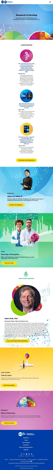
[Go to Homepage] (26, 434)
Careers (33, 456)
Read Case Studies (9, 385)
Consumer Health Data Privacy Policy (17, 459)
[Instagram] (29, 454)
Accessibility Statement (43, 459)
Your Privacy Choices (25, 461)
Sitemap (26, 449)
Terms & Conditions (32, 459)
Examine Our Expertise (16, 205)
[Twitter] (24, 454)
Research (25, 445)
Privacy (6, 459)
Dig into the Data (9, 423)
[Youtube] (26, 454)
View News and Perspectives (26, 160)
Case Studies (26, 442)
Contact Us (27, 456)
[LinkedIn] (31, 454)
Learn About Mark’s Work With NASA (17, 341)
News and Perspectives (25, 447)
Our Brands (21, 456)
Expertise (25, 437)
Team (25, 440)
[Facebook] (21, 454)
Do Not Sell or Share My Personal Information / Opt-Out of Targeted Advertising (26, 463)
